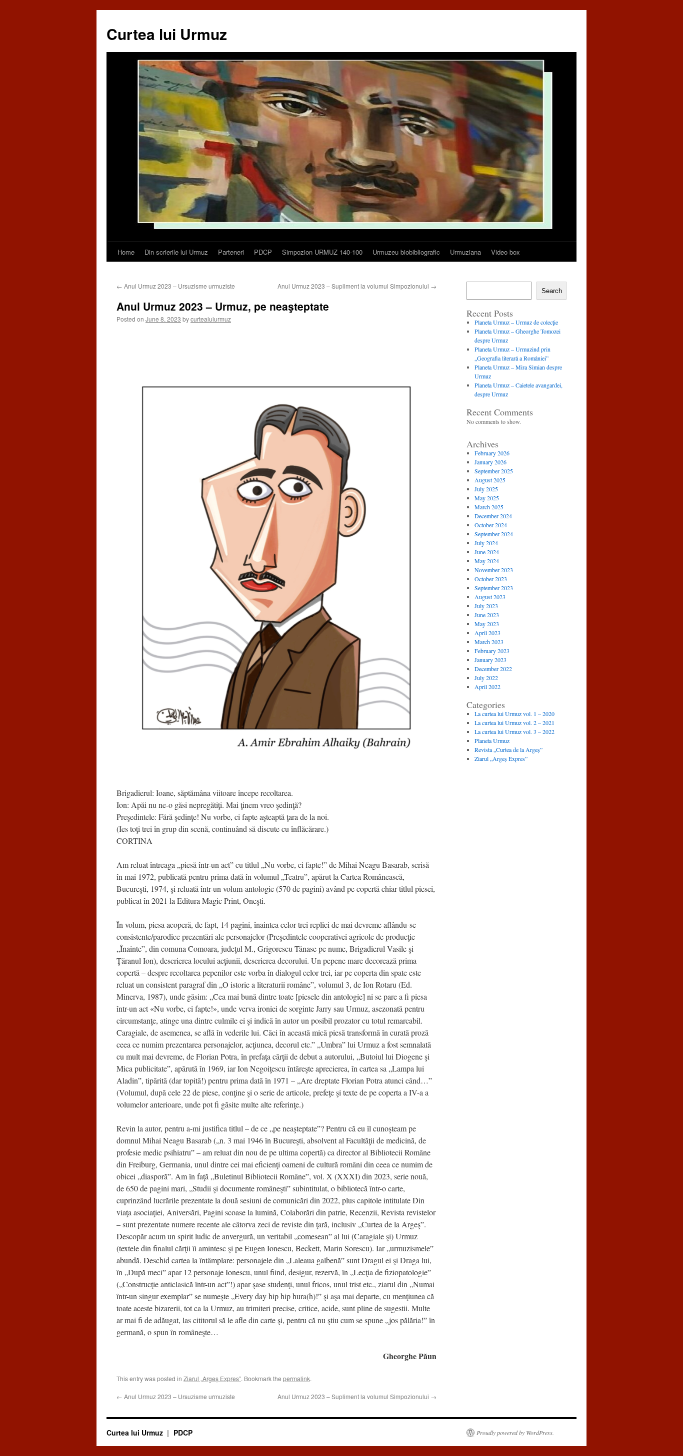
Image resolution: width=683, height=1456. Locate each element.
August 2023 (490, 597)
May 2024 (486, 561)
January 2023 (490, 660)
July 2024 (486, 543)
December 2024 (493, 516)
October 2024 (490, 525)
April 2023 (487, 633)
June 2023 (486, 615)
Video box (505, 252)
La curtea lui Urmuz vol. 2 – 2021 (514, 723)
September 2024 (493, 534)
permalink (296, 1378)
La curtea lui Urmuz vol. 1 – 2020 (514, 714)
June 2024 (486, 552)
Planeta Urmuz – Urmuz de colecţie (516, 322)
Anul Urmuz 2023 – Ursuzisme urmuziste (175, 286)
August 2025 (490, 480)
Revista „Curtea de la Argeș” (508, 749)
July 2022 (486, 678)
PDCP (263, 252)
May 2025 (486, 498)
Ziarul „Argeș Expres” (212, 1378)
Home (126, 252)
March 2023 (489, 642)
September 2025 (493, 471)
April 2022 (487, 687)
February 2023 (492, 651)
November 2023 (493, 570)
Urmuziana (465, 252)
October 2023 (490, 579)
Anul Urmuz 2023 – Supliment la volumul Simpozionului (357, 286)
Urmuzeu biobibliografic (406, 252)
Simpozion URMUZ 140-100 (322, 252)
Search (552, 291)
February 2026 (492, 453)
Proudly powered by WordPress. (515, 1433)
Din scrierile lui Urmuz (176, 252)
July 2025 (486, 489)
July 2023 (486, 606)
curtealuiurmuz (210, 319)
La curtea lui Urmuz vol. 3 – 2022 (514, 731)
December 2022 (493, 669)
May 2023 (486, 624)
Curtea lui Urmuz (166, 33)
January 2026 (490, 462)
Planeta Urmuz (492, 740)
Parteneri (231, 252)
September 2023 (493, 588)
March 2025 (489, 507)
